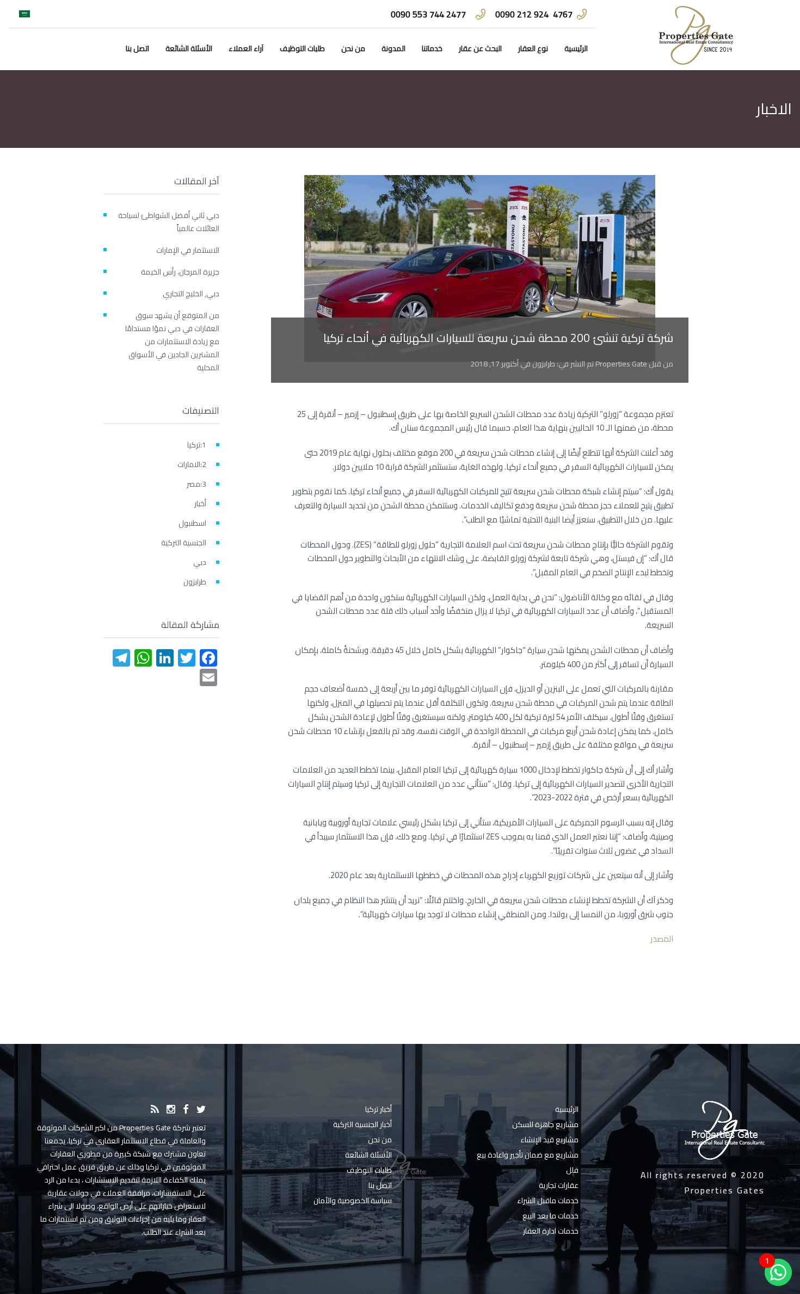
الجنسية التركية (183, 543)
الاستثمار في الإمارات (187, 250)
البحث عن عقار (480, 48)
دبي (199, 562)
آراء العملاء (246, 48)
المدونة (393, 48)
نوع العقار (533, 48)
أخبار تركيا (378, 1109)
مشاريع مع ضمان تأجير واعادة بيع (528, 1155)
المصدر (661, 939)
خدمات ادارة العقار (551, 1231)
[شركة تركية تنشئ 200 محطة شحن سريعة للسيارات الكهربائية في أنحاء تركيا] (480, 268)
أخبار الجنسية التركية (362, 1124)
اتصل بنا (137, 48)
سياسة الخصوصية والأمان (352, 1200)
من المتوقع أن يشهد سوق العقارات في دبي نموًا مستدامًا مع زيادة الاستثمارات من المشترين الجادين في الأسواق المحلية (172, 341)
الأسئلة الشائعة (188, 48)
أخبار (200, 503)
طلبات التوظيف (302, 48)
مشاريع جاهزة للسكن (545, 1124)
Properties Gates (724, 1190)
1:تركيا (196, 445)
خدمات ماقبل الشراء (548, 1200)
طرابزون (543, 364)
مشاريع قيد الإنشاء (549, 1140)
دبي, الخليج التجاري (191, 294)
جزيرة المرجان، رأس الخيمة (180, 272)
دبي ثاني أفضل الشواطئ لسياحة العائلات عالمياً (168, 221)
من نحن (353, 48)
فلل (572, 1170)
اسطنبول (192, 523)
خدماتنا (432, 48)
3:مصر (196, 484)
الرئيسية (576, 48)
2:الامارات (191, 464)
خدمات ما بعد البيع (550, 1216)
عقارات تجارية (559, 1185)
